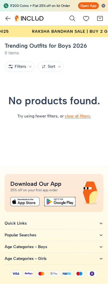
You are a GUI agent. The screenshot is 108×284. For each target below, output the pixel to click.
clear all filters (77, 116)
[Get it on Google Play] (59, 201)
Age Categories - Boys (26, 246)
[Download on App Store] (25, 201)
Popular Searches (20, 235)
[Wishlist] (86, 18)
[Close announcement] (103, 5)
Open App (88, 6)
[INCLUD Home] (29, 18)
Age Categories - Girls (26, 258)
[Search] (72, 18)
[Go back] (8, 18)
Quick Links (16, 223)
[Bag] (99, 18)
